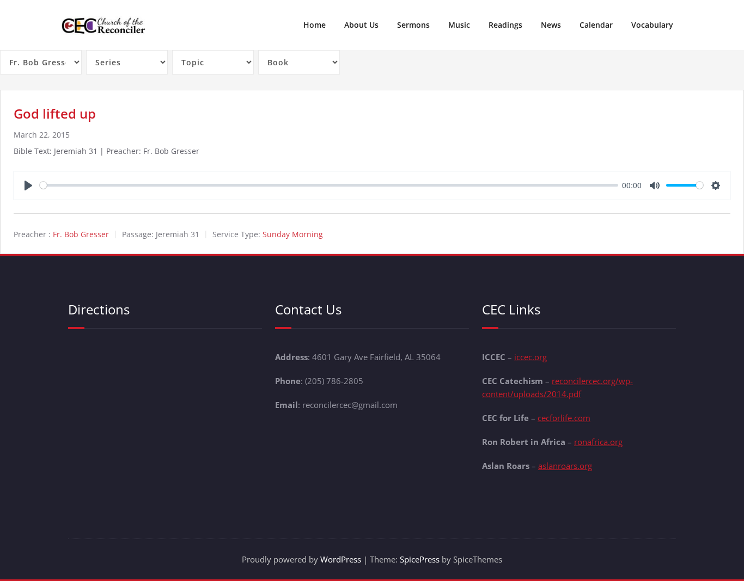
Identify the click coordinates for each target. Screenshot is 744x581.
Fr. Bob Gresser (81, 234)
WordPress (340, 559)
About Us (361, 25)
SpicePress (420, 559)
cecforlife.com (564, 417)
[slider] (329, 185)
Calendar (596, 25)
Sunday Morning (293, 234)
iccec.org (530, 356)
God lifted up (55, 113)
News (551, 25)
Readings (505, 25)
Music (459, 25)
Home (314, 25)
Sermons (413, 25)
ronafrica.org (598, 441)
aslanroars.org (565, 465)
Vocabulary (652, 25)
